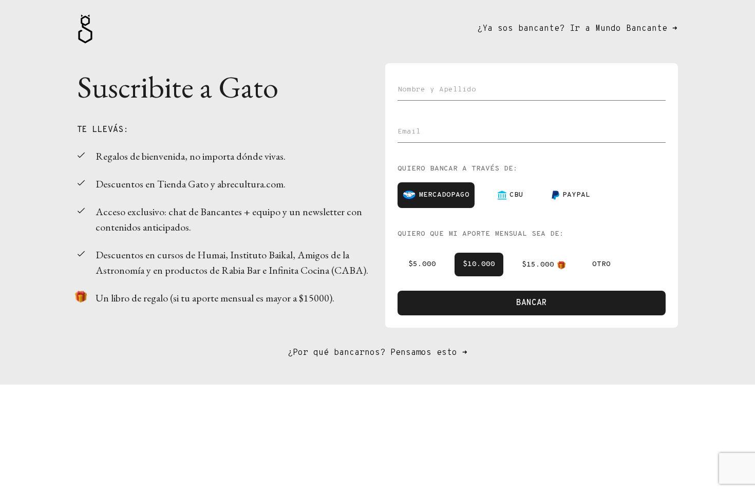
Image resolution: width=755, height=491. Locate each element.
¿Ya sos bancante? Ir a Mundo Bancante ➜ (577, 29)
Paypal (576, 195)
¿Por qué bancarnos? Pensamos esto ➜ (377, 353)
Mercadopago (444, 195)
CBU (516, 195)
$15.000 (538, 264)
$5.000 (422, 264)
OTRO (601, 264)
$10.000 (479, 264)
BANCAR (531, 303)
